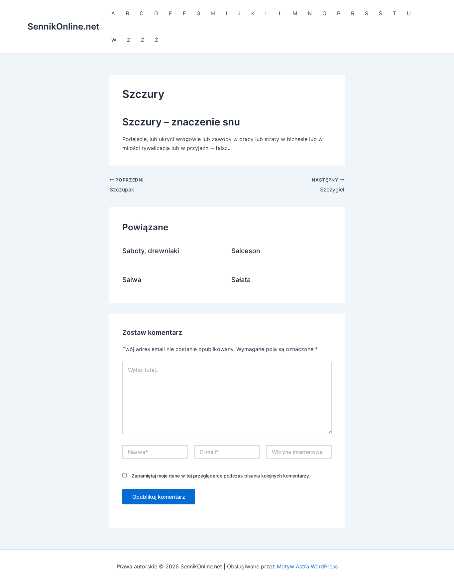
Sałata (241, 280)
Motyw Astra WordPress (307, 566)
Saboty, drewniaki (150, 251)
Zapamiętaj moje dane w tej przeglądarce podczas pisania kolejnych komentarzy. (221, 475)
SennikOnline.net (63, 26)
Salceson (245, 251)
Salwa (131, 280)
